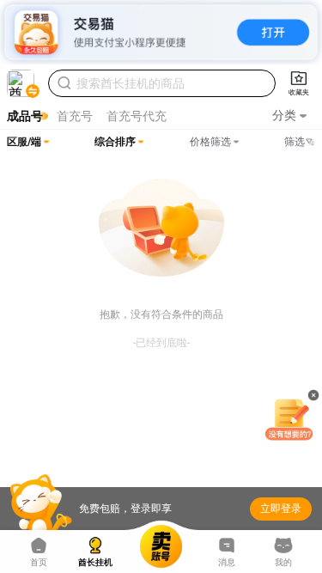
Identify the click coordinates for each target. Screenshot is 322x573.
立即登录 (280, 509)
